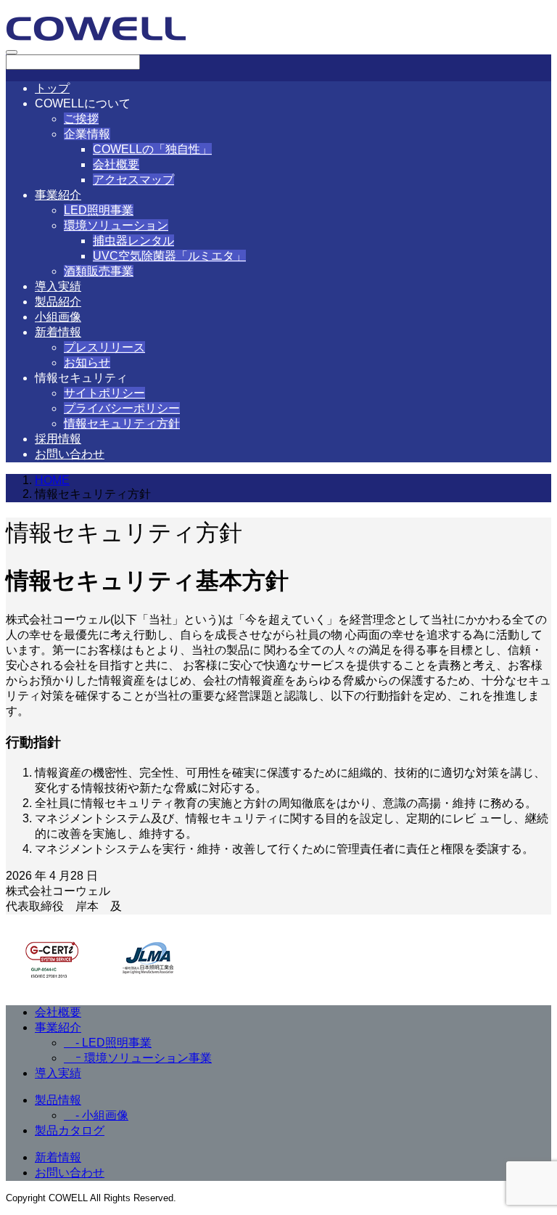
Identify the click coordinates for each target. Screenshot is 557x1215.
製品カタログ (69, 1130)
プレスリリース (104, 347)
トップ (52, 88)
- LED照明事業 (108, 1042)
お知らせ (87, 362)
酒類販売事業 (98, 271)
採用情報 (58, 439)
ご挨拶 (81, 118)
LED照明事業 (98, 210)
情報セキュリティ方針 (122, 423)
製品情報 (58, 1100)
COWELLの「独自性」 (152, 149)
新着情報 (58, 332)
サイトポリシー (104, 393)
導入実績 (58, 286)
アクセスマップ (133, 179)
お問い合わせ (69, 454)
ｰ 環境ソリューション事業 (138, 1058)
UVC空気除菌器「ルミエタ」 (169, 256)
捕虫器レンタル (133, 240)
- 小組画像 (96, 1115)
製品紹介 (58, 301)
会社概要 (116, 164)
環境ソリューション (116, 225)
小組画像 (58, 317)
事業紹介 (58, 195)
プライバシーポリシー (122, 408)
